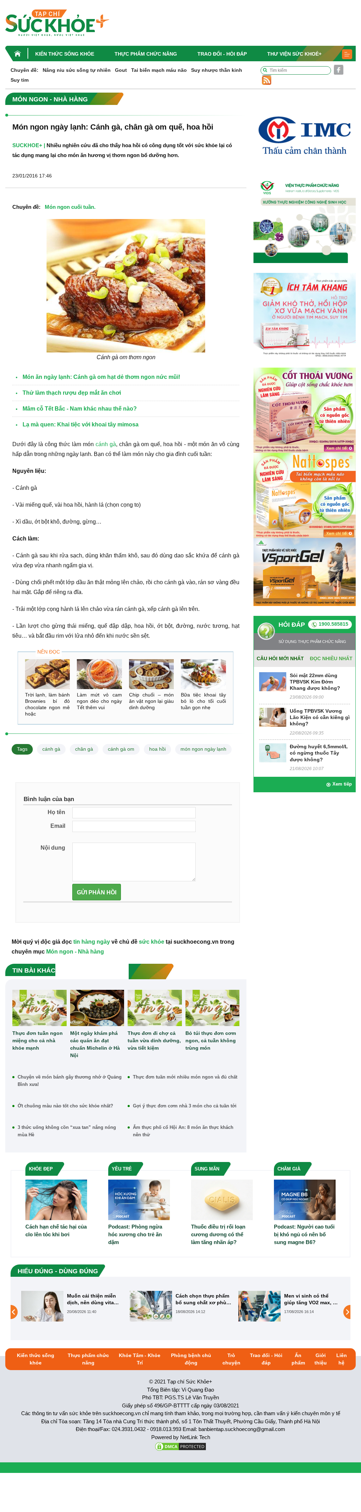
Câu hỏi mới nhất (280, 658)
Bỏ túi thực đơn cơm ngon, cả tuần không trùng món (210, 1040)
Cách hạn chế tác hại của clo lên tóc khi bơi (56, 1230)
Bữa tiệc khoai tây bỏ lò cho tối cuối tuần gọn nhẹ (203, 701)
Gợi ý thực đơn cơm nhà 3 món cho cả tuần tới (185, 1105)
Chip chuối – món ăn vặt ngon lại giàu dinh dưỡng (151, 701)
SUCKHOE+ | (28, 145)
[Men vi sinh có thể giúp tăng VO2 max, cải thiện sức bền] (151, 1306)
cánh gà (106, 444)
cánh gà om (121, 749)
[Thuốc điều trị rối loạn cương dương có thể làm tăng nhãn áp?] (222, 1199)
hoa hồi (157, 749)
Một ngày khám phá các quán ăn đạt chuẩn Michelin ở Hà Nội (95, 1044)
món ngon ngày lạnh (203, 749)
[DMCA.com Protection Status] (180, 1446)
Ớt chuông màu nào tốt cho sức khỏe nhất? (65, 1105)
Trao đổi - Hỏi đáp (222, 54)
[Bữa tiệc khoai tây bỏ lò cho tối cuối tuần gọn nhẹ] (203, 674)
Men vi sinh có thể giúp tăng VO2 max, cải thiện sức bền (203, 1299)
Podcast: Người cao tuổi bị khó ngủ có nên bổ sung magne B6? (304, 1234)
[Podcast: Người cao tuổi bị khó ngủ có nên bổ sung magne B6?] (305, 1199)
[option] (72, 1306)
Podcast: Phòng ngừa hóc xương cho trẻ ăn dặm (135, 1234)
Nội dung (53, 848)
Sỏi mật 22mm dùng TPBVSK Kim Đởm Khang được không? (315, 682)
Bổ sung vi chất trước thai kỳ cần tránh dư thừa (310, 1299)
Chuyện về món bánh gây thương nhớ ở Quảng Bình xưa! (70, 1080)
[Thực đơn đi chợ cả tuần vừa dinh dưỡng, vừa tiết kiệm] (155, 1008)
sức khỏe (151, 942)
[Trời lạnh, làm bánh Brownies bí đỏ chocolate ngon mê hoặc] (47, 674)
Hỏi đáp (292, 624)
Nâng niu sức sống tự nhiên (77, 70)
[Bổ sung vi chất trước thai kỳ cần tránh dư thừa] (259, 1312)
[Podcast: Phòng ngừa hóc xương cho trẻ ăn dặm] (139, 1199)
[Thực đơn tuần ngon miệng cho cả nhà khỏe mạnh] (39, 1008)
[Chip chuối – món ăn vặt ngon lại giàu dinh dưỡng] (151, 674)
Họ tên (56, 812)
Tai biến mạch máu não (159, 70)
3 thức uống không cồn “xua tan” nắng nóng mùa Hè (67, 1131)
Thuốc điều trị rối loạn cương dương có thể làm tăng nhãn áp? (218, 1234)
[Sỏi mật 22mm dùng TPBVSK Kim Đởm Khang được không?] (272, 681)
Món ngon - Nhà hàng (75, 952)
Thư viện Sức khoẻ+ (294, 54)
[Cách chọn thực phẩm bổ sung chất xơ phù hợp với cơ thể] (42, 1306)
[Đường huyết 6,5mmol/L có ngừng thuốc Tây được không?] (272, 752)
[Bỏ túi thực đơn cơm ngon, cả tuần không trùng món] (212, 1008)
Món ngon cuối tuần (69, 207)
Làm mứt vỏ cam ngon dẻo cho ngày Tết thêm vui (99, 701)
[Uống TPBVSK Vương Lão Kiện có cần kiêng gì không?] (272, 717)
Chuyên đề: (24, 70)
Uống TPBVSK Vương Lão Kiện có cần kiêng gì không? (320, 717)
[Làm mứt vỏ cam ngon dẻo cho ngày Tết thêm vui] (99, 674)
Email (57, 826)
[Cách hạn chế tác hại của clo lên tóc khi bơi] (56, 1199)
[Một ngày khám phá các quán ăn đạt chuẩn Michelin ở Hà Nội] (97, 1008)
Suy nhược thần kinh (216, 70)
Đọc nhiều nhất (331, 658)
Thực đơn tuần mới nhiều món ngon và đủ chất (185, 1077)
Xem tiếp (342, 784)
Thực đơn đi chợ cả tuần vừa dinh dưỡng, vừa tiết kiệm (154, 1040)
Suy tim (20, 80)
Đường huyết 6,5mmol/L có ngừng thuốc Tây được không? (319, 753)
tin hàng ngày (91, 942)
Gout (121, 70)
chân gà (84, 749)
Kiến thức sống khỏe (64, 54)
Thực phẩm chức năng (146, 54)
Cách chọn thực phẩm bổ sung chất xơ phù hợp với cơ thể (94, 1299)
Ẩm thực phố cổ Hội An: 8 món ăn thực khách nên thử (183, 1131)
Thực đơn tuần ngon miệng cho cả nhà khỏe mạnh (37, 1040)
